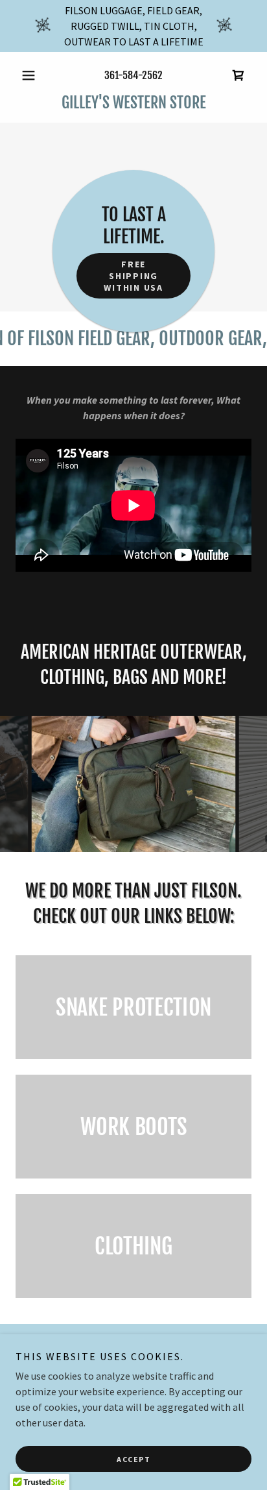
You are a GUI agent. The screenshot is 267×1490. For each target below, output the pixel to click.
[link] (238, 75)
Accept (133, 1459)
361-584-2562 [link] (133, 75)
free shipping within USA (133, 275)
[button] (33, 75)
